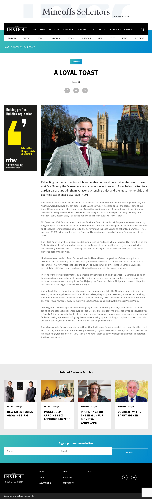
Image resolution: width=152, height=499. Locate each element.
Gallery (102, 29)
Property (26, 38)
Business (12, 38)
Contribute (68, 29)
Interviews (139, 38)
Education (86, 38)
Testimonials (115, 29)
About (43, 29)
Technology (55, 38)
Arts (100, 38)
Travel (125, 38)
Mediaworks (29, 496)
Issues (92, 29)
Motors (71, 38)
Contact (128, 29)
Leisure (112, 38)
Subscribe (81, 29)
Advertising (54, 29)
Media (40, 38)
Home (34, 29)
